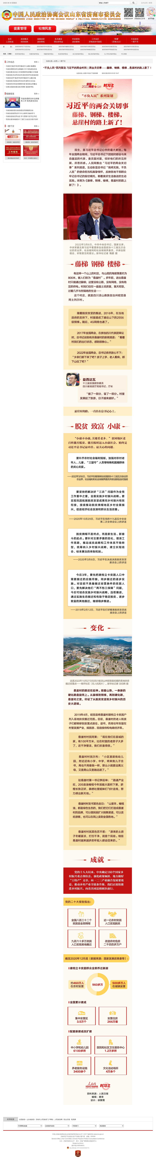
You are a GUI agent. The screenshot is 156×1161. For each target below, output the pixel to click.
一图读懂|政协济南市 (13, 158)
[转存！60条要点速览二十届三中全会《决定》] (31, 155)
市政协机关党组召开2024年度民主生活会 (20, 81)
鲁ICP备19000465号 (78, 1145)
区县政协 (134, 39)
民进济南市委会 (63, 54)
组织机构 (24, 41)
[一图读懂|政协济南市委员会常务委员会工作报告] (13, 155)
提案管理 (20, 28)
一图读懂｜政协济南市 (31, 142)
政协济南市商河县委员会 (131, 49)
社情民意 (45, 28)
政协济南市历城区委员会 (109, 46)
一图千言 (134, 41)
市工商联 (124, 54)
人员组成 (9, 41)
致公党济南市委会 (93, 54)
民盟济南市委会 (34, 54)
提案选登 (41, 39)
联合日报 (67, 1119)
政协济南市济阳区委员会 (44, 49)
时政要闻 (76, 39)
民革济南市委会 (20, 54)
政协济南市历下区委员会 (22, 46)
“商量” (116, 39)
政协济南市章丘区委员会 (22, 49)
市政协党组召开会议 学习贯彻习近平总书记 (21, 116)
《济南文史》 (116, 41)
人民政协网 (58, 1119)
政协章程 (41, 41)
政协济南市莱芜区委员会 (66, 49)
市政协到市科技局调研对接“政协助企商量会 (21, 84)
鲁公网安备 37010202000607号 (78, 1148)
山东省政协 (31, 1119)
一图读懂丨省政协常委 (13, 142)
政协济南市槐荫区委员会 (66, 46)
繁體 (150, 3)
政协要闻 (76, 41)
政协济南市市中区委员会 (44, 46)
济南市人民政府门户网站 (44, 1119)
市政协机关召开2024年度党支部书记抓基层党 (22, 75)
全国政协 (22, 1119)
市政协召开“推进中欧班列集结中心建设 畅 (21, 78)
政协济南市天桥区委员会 (87, 46)
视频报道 (10, 93)
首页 (10, 39)
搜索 (133, 2)
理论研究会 (58, 41)
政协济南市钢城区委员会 (87, 49)
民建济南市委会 (48, 54)
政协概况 (24, 39)
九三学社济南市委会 (110, 54)
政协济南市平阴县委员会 (109, 49)
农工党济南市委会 (78, 54)
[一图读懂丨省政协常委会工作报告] (13, 139)
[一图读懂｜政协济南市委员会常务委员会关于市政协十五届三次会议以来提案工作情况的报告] (31, 139)
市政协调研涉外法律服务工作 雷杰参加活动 (21, 69)
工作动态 (95, 39)
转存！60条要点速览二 (31, 158)
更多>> (36, 62)
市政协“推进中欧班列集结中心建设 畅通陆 (21, 66)
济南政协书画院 (95, 41)
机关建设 (58, 39)
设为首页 (144, 3)
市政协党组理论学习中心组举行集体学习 (20, 113)
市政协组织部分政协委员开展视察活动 (19, 110)
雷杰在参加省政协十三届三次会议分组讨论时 (22, 119)
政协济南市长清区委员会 (131, 46)
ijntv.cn (81, 1143)
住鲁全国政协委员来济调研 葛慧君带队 (20, 87)
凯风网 (73, 1119)
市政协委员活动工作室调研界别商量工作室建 (22, 72)
